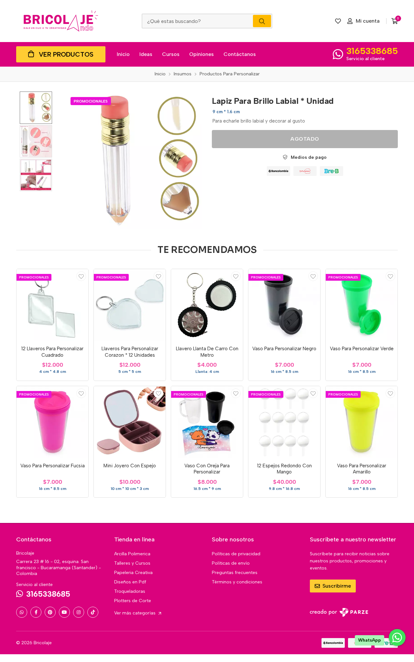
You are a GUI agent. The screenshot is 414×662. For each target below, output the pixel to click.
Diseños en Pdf (130, 582)
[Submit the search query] (262, 21)
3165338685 (372, 50)
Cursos (171, 54)
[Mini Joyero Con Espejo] (130, 422)
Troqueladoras (129, 591)
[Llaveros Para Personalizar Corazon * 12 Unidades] (130, 305)
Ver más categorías (135, 613)
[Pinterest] (50, 612)
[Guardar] (81, 276)
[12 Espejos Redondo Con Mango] (284, 422)
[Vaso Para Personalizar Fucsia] (52, 422)
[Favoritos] (338, 21)
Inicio (123, 54)
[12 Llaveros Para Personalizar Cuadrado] (52, 305)
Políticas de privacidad (236, 554)
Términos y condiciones (237, 582)
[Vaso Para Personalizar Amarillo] (362, 422)
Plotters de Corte (132, 600)
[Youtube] (64, 612)
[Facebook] (35, 612)
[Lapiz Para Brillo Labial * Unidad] (133, 160)
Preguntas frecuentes (234, 572)
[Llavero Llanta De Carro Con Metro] (207, 305)
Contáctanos (239, 54)
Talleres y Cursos (132, 563)
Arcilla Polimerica (132, 554)
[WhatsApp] (21, 612)
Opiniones (201, 54)
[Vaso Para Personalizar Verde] (362, 305)
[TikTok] (92, 612)
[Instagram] (78, 612)
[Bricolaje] (61, 21)
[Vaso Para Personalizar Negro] (284, 305)
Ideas (145, 54)
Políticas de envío (231, 563)
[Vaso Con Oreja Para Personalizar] (207, 422)
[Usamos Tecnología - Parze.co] (339, 612)
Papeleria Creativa (133, 572)
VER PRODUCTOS (66, 54)
